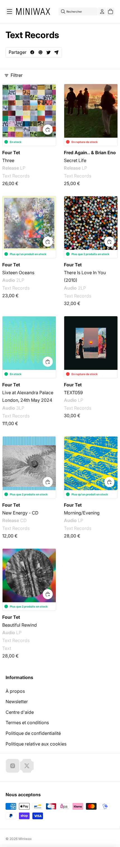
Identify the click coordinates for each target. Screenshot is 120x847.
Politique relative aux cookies (36, 744)
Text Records (16, 176)
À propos (15, 691)
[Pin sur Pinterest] (40, 52)
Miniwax (25, 839)
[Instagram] (13, 766)
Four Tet (11, 152)
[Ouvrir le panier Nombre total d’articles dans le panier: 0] (110, 11)
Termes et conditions (27, 722)
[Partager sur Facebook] (32, 52)
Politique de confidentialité (33, 733)
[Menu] (9, 11)
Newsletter (17, 701)
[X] (27, 766)
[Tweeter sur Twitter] (48, 52)
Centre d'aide (20, 712)
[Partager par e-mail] (56, 52)
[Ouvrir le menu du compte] (102, 11)
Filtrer (17, 75)
